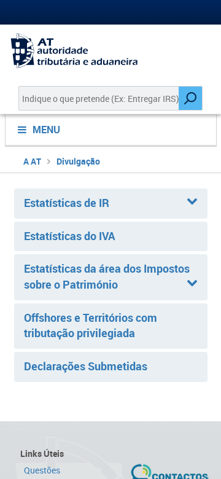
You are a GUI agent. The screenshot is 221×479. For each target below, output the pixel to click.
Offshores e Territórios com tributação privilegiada (90, 325)
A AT (32, 161)
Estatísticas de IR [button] (66, 202)
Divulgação (78, 161)
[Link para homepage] (110, 51)
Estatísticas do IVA (69, 235)
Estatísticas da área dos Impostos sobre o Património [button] (107, 276)
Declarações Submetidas (85, 366)
